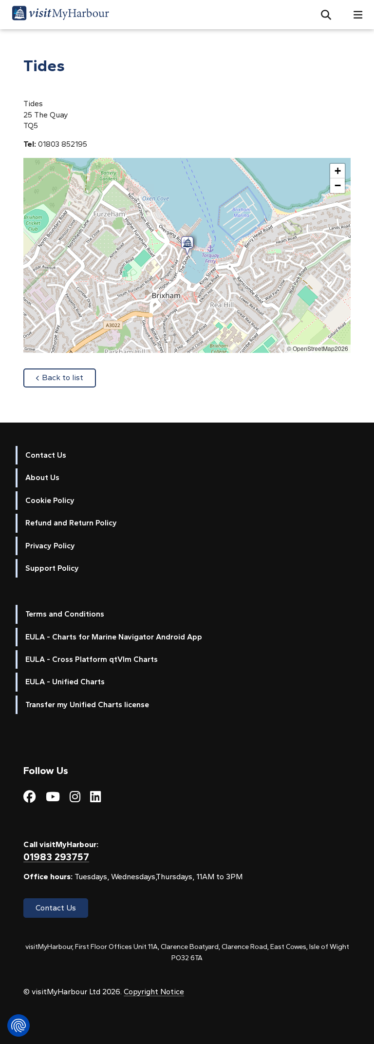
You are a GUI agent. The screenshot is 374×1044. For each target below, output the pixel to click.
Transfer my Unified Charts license (87, 704)
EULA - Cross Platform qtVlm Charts (91, 659)
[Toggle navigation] (354, 15)
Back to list (69, 377)
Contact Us (45, 455)
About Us (42, 477)
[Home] (60, 14)
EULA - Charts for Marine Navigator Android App (113, 636)
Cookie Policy (50, 500)
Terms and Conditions (64, 614)
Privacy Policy (50, 545)
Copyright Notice (154, 991)
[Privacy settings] (18, 1025)
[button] (322, 14)
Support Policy (52, 568)
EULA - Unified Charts (65, 681)
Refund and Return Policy (71, 522)
